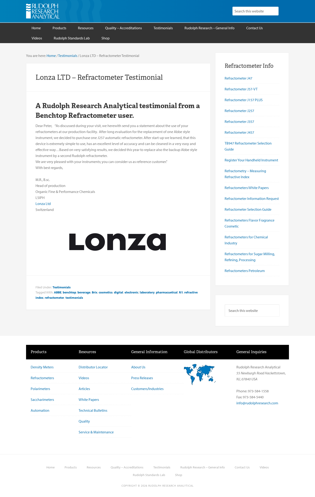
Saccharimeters (42, 399)
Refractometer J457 (239, 132)
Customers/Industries (147, 388)
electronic (131, 292)
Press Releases (142, 378)
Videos (84, 378)
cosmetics (106, 292)
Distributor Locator (93, 367)
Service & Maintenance (96, 432)
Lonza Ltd (43, 203)
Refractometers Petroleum (245, 270)
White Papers (89, 399)
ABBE (57, 292)
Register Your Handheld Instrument (251, 160)
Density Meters (42, 367)
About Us (138, 367)
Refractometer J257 (239, 110)
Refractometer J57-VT (241, 89)
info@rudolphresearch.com (257, 403)
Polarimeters (40, 388)
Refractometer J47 (238, 78)
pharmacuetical (167, 292)
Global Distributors (200, 351)
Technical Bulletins (93, 410)
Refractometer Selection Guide (248, 209)
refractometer (54, 298)
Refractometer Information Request (252, 198)
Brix (94, 292)
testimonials (74, 298)
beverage (83, 292)
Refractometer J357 (239, 121)
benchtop (69, 292)
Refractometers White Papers (247, 187)
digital (118, 292)
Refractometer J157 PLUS (244, 100)
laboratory (147, 292)
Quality (84, 421)
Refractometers (42, 378)
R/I (181, 292)
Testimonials (62, 287)
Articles (84, 388)
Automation (40, 410)
